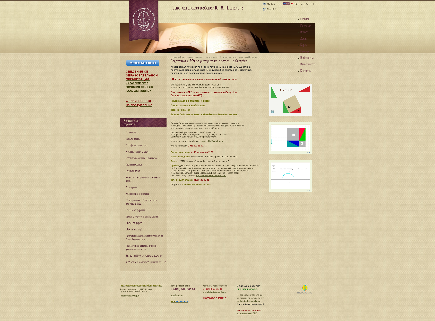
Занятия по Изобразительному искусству (144, 255)
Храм (303, 38)
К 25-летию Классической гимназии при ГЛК (146, 262)
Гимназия (305, 26)
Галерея (304, 51)
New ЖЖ (271, 9)
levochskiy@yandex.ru (212, 141)
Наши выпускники (134, 164)
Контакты (305, 71)
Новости (304, 32)
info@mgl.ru (176, 295)
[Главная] (144, 21)
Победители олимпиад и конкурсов (141, 158)
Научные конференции (135, 210)
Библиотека (307, 58)
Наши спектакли (133, 171)
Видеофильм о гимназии (137, 145)
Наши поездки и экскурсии (137, 194)
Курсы (303, 45)
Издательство (307, 64)
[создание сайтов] (304, 289)
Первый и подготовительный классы (142, 216)
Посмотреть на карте (129, 295)
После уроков (131, 187)
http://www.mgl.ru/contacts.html (211, 175)
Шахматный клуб (134, 229)
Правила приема (133, 138)
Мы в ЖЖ (271, 4)
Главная (175, 57)
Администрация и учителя (137, 151)
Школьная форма (134, 223)
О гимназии (131, 132)
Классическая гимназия (191, 57)
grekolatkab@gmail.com (214, 292)
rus (287, 3)
